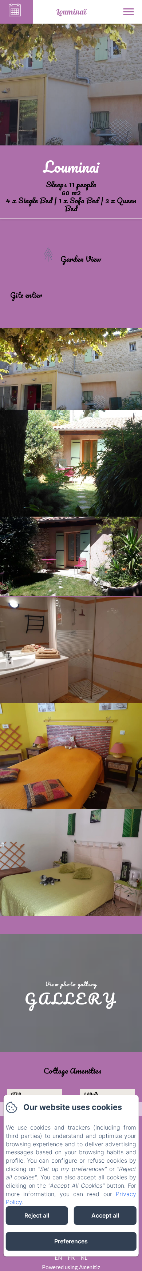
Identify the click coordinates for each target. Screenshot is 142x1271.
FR (71, 1257)
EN (58, 1257)
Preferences (71, 1241)
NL (83, 1257)
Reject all (36, 1215)
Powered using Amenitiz (71, 1267)
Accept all (105, 1215)
